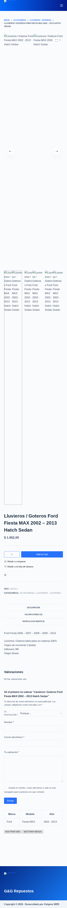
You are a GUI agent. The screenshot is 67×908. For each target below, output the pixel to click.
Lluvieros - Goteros (48, 593)
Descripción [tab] (33, 608)
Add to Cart (42, 554)
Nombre (9, 722)
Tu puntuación (11, 713)
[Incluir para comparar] (5, 575)
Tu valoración (11, 752)
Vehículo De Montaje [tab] (33, 621)
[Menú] (61, 5)
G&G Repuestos (19, 891)
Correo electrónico (14, 737)
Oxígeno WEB (51, 904)
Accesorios (27, 593)
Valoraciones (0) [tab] (33, 614)
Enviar (10, 800)
